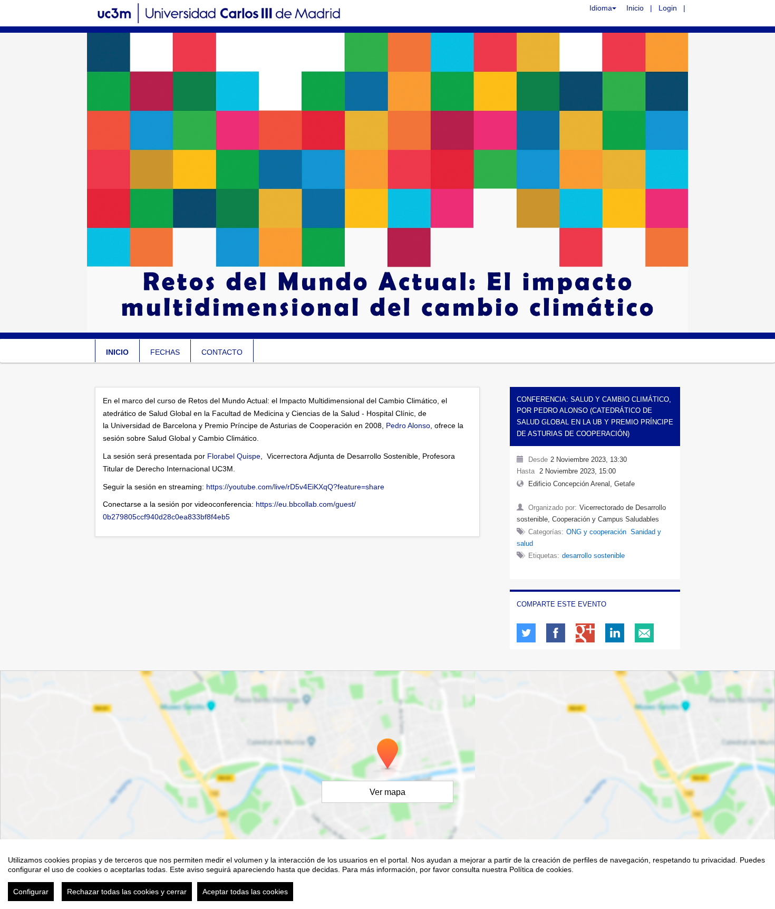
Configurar (31, 891)
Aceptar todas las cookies (245, 891)
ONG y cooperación (596, 532)
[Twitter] (526, 632)
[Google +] (585, 632)
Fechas (165, 352)
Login (667, 8)
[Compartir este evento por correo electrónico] (644, 632)
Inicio (635, 8)
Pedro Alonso (408, 425)
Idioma (600, 8)
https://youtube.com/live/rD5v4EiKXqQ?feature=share (295, 486)
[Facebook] (555, 632)
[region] (387, 874)
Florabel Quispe (233, 456)
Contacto (222, 352)
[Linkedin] (614, 632)
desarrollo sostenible (593, 556)
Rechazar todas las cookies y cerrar (127, 891)
